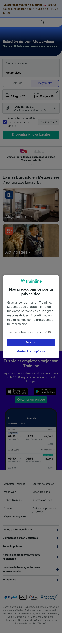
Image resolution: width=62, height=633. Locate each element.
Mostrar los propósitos (31, 351)
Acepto (31, 342)
